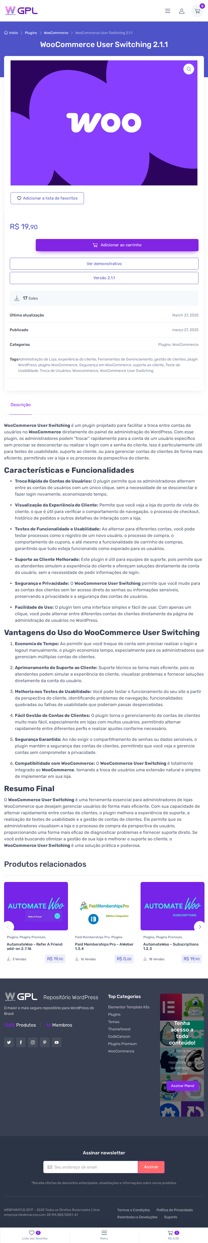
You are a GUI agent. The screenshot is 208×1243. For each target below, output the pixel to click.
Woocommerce (85, 370)
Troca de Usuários (55, 370)
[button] (188, 69)
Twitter (9, 1042)
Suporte (170, 1217)
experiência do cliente (77, 359)
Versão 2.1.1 (104, 277)
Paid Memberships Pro (92, 937)
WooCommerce (56, 33)
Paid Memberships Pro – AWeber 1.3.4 (104, 946)
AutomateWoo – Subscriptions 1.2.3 (171, 946)
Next (200, 927)
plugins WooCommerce (57, 365)
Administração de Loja (37, 359)
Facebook (21, 1042)
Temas (113, 1022)
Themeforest (119, 1029)
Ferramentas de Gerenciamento (125, 359)
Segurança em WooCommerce (105, 365)
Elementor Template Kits (129, 1007)
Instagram (33, 1042)
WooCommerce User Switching (126, 370)
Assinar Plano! (182, 1086)
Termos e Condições (133, 1210)
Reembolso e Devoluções (137, 1217)
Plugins (31, 33)
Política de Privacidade (175, 1210)
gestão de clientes (170, 359)
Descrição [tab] (21, 404)
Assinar (151, 1166)
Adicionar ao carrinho (121, 245)
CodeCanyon (119, 1036)
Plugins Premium (33, 937)
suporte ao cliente (148, 365)
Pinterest (45, 1042)
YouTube (56, 1042)
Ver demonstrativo (104, 263)
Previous (8, 927)
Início (13, 33)
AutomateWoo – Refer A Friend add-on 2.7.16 (35, 946)
